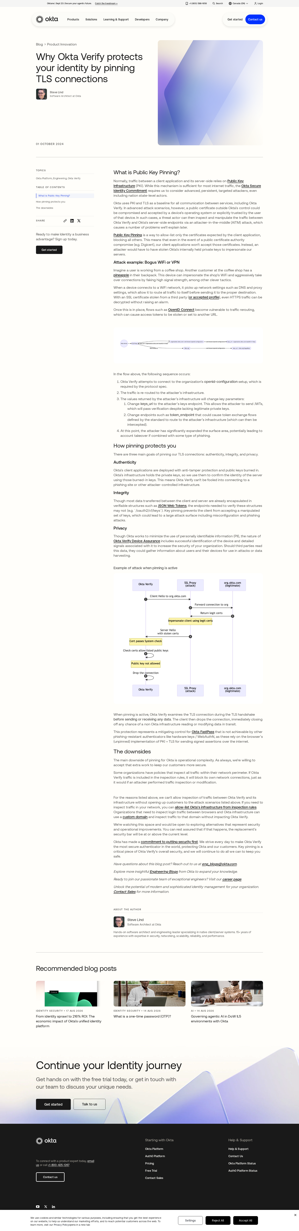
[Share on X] (79, 220)
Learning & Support (116, 19)
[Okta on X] (45, 1207)
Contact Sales (154, 1177)
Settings (190, 1220)
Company (162, 19)
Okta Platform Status (242, 1163)
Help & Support (238, 1148)
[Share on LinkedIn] (72, 220)
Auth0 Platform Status (242, 1170)
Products (73, 19)
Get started (235, 19)
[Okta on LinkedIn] (53, 1207)
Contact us (255, 19)
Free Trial (151, 1170)
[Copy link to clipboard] (65, 220)
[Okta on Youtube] (37, 1207)
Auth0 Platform (155, 1156)
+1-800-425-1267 (58, 1164)
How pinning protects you (50, 201)
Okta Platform (154, 1148)
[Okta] (47, 19)
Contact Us (235, 1156)
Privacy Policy (72, 1224)
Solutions (91, 19)
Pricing (149, 1163)
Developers (142, 19)
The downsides (44, 208)
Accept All (245, 1220)
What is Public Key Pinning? (54, 195)
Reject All (218, 1220)
